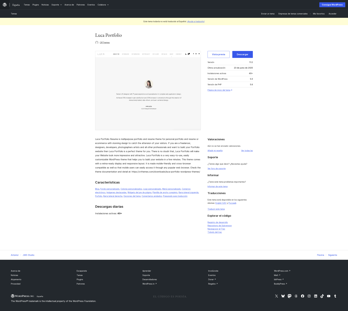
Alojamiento (16, 279)
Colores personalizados (131, 189)
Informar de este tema (218, 186)
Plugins (80, 279)
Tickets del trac (215, 232)
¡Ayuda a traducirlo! (196, 21)
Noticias (14, 275)
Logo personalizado (152, 189)
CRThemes (105, 42)
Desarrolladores (149, 279)
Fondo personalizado (109, 189)
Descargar (242, 54)
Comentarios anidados (152, 196)
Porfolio (98, 196)
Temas (14, 14)
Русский (232, 203)
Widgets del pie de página (139, 192)
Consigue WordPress (332, 5)
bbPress (279, 279)
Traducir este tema (216, 209)
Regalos (213, 284)
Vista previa (218, 54)
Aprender (146, 271)
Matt (277, 275)
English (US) (220, 203)
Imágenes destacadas (116, 192)
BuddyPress (280, 284)
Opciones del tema (132, 196)
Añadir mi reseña (215, 150)
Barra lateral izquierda (188, 192)
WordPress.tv (149, 284)
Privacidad (15, 284)
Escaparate (82, 271)
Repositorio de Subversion (220, 225)
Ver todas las (247, 150)
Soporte (146, 275)
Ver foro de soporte (217, 168)
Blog (97, 189)
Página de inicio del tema (219, 90)
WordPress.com (282, 271)
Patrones (81, 284)
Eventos (212, 275)
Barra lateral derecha (112, 196)
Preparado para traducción (175, 196)
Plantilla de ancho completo (165, 192)
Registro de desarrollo (218, 222)
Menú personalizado (171, 189)
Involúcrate (213, 271)
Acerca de (15, 271)
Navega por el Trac (216, 229)
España (40, 296)
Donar (212, 279)
